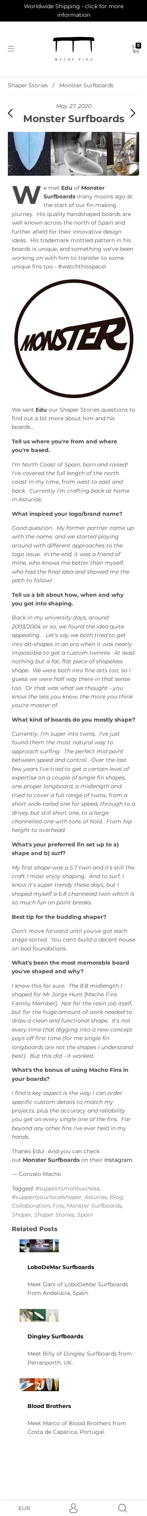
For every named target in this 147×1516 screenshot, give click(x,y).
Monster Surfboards (94, 1205)
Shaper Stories (28, 85)
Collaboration (31, 1205)
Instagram (118, 1159)
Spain (85, 1214)
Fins (58, 1205)
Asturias (95, 1197)
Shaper (21, 1214)
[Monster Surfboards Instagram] (73, 338)
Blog (116, 1197)
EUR (24, 1508)
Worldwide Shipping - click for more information (73, 10)
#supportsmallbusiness (67, 1188)
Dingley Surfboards (55, 1336)
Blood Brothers (49, 1406)
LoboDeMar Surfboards (60, 1267)
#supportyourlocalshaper (47, 1197)
